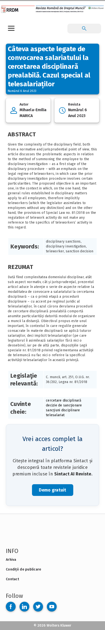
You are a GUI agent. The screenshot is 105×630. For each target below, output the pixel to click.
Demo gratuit (52, 490)
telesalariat (55, 415)
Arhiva (11, 560)
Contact (12, 579)
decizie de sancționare (64, 405)
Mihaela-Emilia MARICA (33, 113)
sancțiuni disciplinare (63, 410)
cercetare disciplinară (64, 400)
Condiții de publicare (23, 569)
